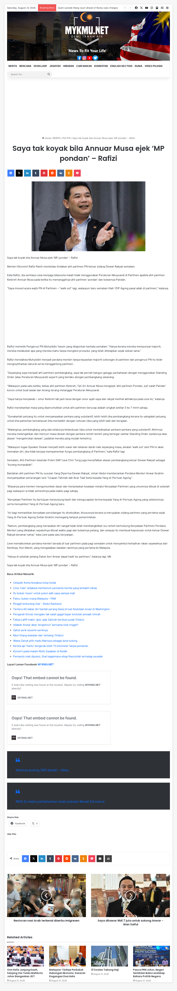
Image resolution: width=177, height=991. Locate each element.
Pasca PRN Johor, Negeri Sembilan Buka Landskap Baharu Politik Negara (149, 973)
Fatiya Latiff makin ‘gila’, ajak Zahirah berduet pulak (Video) (48, 619)
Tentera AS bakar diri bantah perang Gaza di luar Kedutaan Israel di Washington (61, 609)
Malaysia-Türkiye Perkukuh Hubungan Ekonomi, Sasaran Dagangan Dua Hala (67, 973)
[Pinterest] (44, 173)
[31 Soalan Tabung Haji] (109, 956)
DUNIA (138, 65)
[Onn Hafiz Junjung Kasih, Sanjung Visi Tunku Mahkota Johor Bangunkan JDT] (25, 956)
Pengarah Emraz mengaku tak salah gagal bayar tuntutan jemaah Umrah (56, 614)
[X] (19, 173)
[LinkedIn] (27, 173)
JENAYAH (55, 65)
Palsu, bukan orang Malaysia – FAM (34, 598)
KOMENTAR (101, 65)
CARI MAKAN (84, 65)
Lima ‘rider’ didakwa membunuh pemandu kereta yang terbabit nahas (55, 588)
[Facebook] (10, 173)
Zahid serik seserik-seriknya (30, 630)
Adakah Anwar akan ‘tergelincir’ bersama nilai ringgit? (45, 624)
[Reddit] (52, 173)
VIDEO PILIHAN (153, 65)
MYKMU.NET (46, 664)
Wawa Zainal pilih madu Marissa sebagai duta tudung (45, 640)
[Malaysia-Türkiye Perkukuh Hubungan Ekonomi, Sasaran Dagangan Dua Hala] (67, 956)
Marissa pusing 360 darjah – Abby (42, 770)
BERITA (12, 65)
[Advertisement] (88, 107)
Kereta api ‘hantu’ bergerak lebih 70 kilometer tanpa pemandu (50, 646)
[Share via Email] (100, 858)
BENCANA (25, 65)
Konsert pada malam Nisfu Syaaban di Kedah (40, 651)
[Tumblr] (35, 173)
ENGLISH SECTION (121, 65)
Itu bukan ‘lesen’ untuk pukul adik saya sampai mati (44, 593)
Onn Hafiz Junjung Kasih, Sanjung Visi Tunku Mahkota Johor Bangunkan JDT (25, 973)
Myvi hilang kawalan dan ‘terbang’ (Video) (38, 635)
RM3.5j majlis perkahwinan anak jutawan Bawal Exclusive (60, 802)
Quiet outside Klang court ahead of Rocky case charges (88, 7)
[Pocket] (77, 173)
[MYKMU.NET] (88, 36)
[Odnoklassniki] (69, 173)
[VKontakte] (60, 173)
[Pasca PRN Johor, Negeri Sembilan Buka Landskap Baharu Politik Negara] (151, 956)
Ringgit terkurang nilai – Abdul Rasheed (37, 603)
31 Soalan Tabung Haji (105, 969)
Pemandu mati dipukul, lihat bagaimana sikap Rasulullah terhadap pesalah (58, 656)
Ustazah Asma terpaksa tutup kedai (34, 582)
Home (47, 138)
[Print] (108, 858)
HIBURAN (68, 65)
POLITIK (66, 138)
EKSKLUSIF (40, 65)
